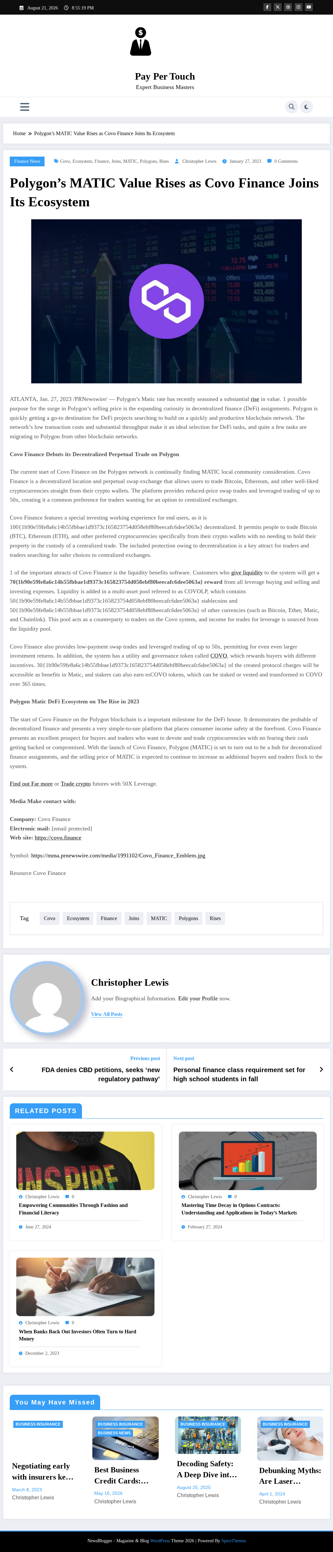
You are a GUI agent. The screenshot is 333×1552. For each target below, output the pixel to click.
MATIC (130, 161)
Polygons (148, 161)
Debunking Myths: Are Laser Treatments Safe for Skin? (208, 1476)
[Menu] (24, 107)
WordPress (160, 1540)
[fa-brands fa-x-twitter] (278, 7)
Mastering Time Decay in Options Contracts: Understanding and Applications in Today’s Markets (239, 1208)
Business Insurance (37, 1424)
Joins (116, 161)
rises (164, 161)
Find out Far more (31, 783)
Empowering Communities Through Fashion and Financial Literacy (73, 1208)
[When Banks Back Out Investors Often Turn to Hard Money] (85, 1286)
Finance (102, 161)
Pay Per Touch (165, 76)
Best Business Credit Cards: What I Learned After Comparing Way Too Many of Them (41, 1476)
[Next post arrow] (321, 1069)
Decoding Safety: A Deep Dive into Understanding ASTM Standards (123, 1469)
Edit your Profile (198, 998)
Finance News (27, 161)
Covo (65, 161)
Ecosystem (82, 161)
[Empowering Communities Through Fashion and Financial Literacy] (85, 1160)
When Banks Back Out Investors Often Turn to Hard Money (77, 1335)
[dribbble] (288, 7)
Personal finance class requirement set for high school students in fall (239, 1074)
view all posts (106, 1014)
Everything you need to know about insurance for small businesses (286, 1476)
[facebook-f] (267, 7)
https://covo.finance (58, 837)
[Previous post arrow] (12, 1069)
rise (255, 399)
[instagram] (298, 7)
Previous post (145, 1058)
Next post (183, 1058)
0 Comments (286, 161)
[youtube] (309, 7)
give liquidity (247, 572)
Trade (76, 783)
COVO (218, 655)
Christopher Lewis (199, 161)
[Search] (291, 107)
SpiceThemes (233, 1540)
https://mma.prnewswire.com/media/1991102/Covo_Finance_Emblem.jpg (118, 855)
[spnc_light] (306, 106)
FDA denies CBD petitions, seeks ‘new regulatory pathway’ (101, 1074)
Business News (31, 1433)
